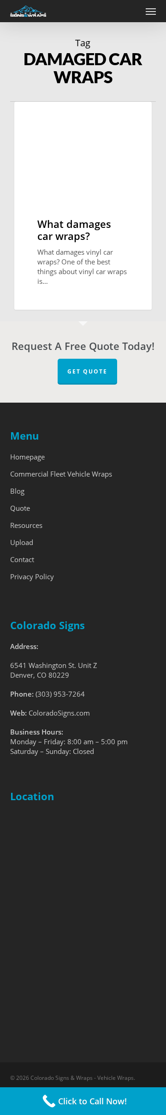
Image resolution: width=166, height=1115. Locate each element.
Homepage (27, 456)
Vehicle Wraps (51, 116)
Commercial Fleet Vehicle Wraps (61, 473)
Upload (21, 542)
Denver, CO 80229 (39, 675)
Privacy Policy (32, 576)
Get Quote (87, 371)
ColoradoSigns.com (59, 712)
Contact (22, 559)
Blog (17, 491)
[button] (151, 11)
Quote (20, 508)
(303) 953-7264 (60, 693)
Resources (26, 525)
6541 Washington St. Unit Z (53, 665)
